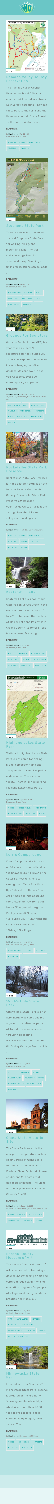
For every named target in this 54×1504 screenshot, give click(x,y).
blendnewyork (13, 134)
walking (25, 148)
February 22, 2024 (26, 1206)
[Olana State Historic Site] (27, 1116)
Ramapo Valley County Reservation (26, 79)
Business (12, 397)
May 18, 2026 (24, 284)
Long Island (29, 1325)
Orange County (15, 814)
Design (12, 1313)
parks (39, 298)
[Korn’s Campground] (27, 837)
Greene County (38, 654)
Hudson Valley (36, 536)
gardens (36, 1319)
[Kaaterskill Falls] (27, 572)
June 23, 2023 (25, 1311)
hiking (22, 142)
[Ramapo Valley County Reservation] (27, 46)
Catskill (12, 654)
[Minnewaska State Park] (27, 1357)
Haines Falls (14, 659)
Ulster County (34, 1084)
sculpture (23, 417)
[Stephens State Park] (27, 189)
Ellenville (13, 1072)
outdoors (13, 148)
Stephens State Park (25, 226)
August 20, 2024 (26, 942)
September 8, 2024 (27, 800)
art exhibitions (38, 405)
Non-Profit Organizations (36, 397)
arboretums (14, 405)
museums (12, 411)
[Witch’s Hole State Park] (27, 981)
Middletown (41, 808)
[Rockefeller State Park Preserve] (27, 447)
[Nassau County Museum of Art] (27, 1239)
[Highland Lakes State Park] (27, 706)
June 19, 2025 (25, 645)
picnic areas (14, 304)
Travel (24, 136)
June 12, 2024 (25, 1064)
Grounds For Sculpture (27, 335)
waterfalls (41, 665)
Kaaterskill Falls (20, 592)
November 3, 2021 (26, 1436)
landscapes (14, 1220)
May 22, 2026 (24, 134)
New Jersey (35, 142)
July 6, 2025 (24, 530)
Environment (11, 136)
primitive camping (16, 1084)
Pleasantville (37, 542)
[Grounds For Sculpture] (27, 322)
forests (12, 536)
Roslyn (12, 1336)
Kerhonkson (24, 1442)
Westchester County (18, 547)
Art (7, 397)
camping (12, 142)
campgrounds (15, 293)
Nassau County (15, 1330)
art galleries (22, 1319)
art (25, 405)
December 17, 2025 (27, 394)
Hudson (22, 1214)
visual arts (37, 417)
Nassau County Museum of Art (20, 1256)
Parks (18, 136)
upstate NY (26, 665)
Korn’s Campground (24, 855)
